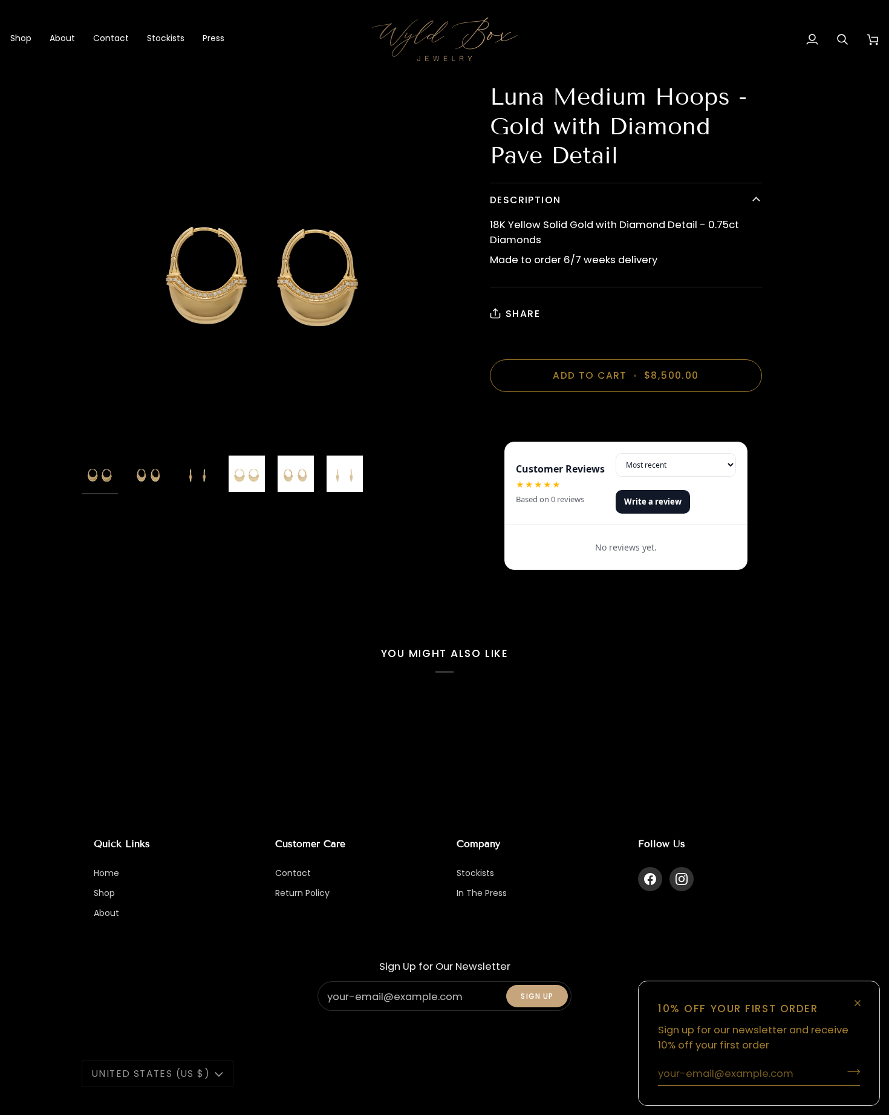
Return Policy (302, 893)
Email (338, 1008)
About (106, 913)
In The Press (482, 893)
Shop (104, 893)
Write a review (653, 501)
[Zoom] (263, 263)
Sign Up (537, 996)
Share (523, 313)
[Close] (862, 998)
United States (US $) (151, 1073)
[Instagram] (681, 879)
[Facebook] (650, 879)
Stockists (475, 873)
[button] (25, 39)
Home (106, 873)
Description (525, 200)
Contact (293, 873)
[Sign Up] (850, 1071)
